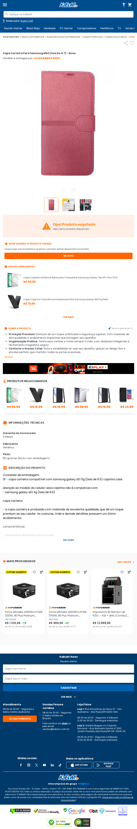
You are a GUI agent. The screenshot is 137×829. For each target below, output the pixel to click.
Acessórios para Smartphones (64, 36)
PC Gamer (66, 28)
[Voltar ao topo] (68, 777)
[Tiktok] (60, 765)
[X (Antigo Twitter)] (36, 765)
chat (64, 723)
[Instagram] (29, 765)
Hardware (50, 28)
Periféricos (106, 28)
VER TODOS (124, 562)
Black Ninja (33, 28)
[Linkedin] (52, 765)
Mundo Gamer (13, 28)
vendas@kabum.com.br (55, 729)
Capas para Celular (117, 36)
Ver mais (68, 317)
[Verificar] (20, 811)
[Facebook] (21, 765)
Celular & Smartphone (33, 36)
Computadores (86, 28)
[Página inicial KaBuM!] (68, 5)
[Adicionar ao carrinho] (41, 572)
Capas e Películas (93, 36)
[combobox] (68, 14)
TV (119, 28)
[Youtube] (44, 765)
